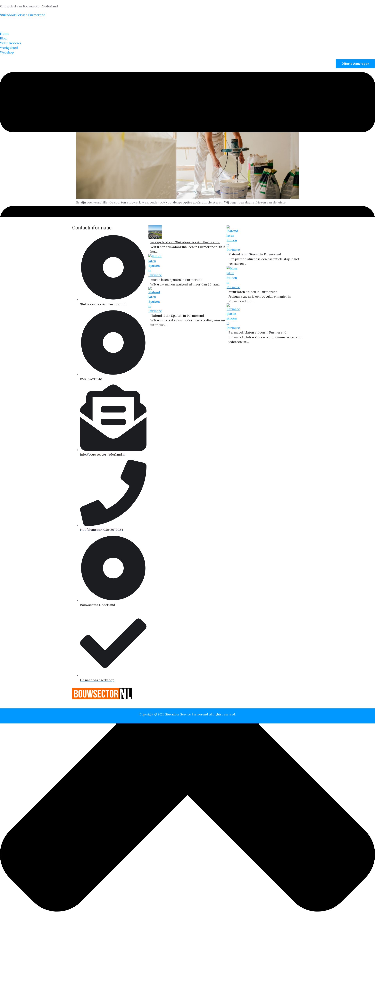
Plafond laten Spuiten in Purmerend (177, 316)
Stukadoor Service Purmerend (22, 15)
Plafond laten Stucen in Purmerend (255, 254)
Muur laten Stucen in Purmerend (253, 292)
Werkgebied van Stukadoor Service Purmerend (185, 242)
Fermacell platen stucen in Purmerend (257, 332)
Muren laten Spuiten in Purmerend (176, 280)
